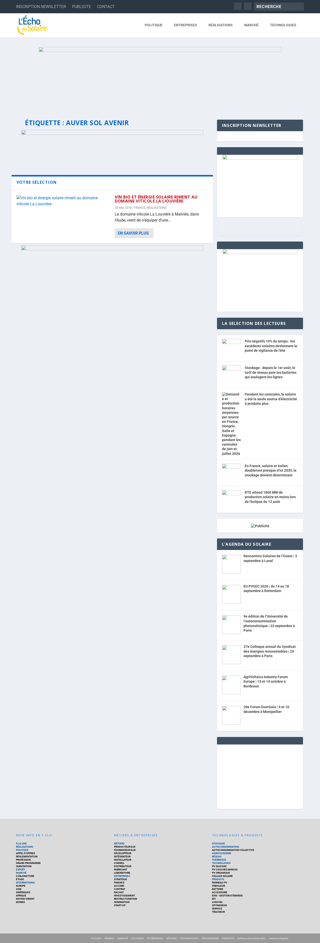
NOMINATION (122, 902)
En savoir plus (133, 233)
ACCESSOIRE (219, 892)
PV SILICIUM (219, 866)
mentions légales (278, 938)
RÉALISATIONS (220, 25)
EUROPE (21, 885)
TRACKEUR (218, 911)
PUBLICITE (81, 6)
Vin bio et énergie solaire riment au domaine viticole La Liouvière (156, 199)
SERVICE (217, 908)
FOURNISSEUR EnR (125, 850)
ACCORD (119, 885)
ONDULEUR (218, 885)
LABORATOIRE (122, 872)
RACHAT (119, 892)
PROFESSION (23, 859)
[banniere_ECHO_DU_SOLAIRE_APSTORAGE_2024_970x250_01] (160, 78)
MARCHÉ (251, 25)
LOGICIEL (217, 902)
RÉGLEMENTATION (27, 856)
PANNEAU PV (219, 882)
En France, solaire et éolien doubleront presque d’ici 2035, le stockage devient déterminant (270, 470)
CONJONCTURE (25, 876)
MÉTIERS (119, 843)
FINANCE (119, 882)
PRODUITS (218, 879)
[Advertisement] (260, 775)
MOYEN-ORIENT (25, 898)
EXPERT (20, 869)
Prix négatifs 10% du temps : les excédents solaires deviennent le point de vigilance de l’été (271, 345)
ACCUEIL (96, 938)
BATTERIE (217, 889)
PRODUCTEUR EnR (124, 846)
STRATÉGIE (120, 879)
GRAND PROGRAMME (28, 863)
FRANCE (140, 208)
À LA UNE (21, 843)
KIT (214, 898)
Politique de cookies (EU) (251, 938)
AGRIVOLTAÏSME (221, 853)
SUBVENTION (24, 866)
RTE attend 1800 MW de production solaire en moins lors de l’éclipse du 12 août (270, 497)
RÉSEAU (217, 856)
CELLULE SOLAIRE (222, 876)
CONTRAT (119, 889)
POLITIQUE (153, 25)
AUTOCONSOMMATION (225, 846)
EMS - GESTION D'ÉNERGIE (227, 895)
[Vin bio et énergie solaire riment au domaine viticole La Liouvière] (63, 201)
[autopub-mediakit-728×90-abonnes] (112, 249)
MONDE (20, 902)
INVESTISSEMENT (124, 895)
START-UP (120, 905)
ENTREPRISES (185, 25)
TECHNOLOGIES (283, 25)
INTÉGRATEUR (122, 856)
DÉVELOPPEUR (122, 853)
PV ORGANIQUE (221, 872)
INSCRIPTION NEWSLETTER (41, 6)
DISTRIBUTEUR (122, 866)
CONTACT (106, 6)
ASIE (19, 889)
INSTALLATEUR (122, 859)
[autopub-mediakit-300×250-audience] (260, 253)
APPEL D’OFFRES (25, 853)
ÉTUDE (20, 879)
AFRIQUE (21, 895)
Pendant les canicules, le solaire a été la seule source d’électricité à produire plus (271, 399)
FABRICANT (120, 869)
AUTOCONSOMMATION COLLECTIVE (233, 850)
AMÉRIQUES (23, 892)
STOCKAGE (218, 843)
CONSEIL (119, 863)
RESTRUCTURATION (125, 898)
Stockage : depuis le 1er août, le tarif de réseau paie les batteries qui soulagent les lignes (270, 372)
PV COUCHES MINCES (225, 869)
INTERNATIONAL (25, 882)
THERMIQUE (219, 859)
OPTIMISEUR (219, 905)
